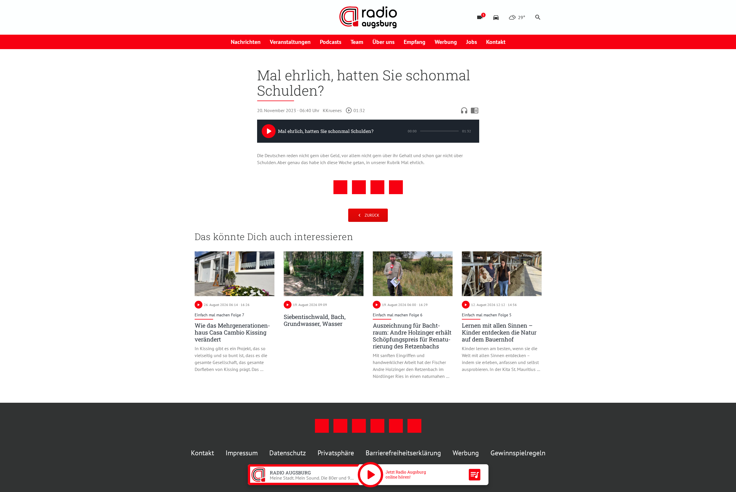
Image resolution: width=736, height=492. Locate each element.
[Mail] (235, 17)
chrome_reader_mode (475, 110)
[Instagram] (212, 17)
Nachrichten (246, 42)
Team (357, 42)
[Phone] (246, 17)
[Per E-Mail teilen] (396, 187)
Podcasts (330, 42)
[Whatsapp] (258, 17)
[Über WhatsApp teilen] (377, 187)
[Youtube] (223, 17)
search (537, 17)
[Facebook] (200, 17)
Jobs (471, 42)
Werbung (446, 42)
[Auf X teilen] (359, 187)
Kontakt (496, 42)
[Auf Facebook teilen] (340, 187)
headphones (464, 110)
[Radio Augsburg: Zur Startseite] (368, 17)
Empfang (414, 42)
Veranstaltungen (290, 42)
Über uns (383, 42)
